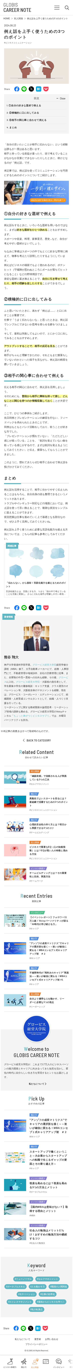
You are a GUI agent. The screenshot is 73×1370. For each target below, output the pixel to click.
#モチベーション (26, 1294)
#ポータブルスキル (15, 1286)
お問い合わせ (51, 1339)
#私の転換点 (36, 1309)
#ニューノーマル (23, 1279)
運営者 (37, 1339)
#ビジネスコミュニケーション (18, 43)
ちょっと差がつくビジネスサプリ (31, 715)
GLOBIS (17, 7)
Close (62, 98)
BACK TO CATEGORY (38, 740)
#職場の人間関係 (58, 1286)
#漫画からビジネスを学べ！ (51, 1302)
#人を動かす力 (37, 1286)
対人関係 (18, 18)
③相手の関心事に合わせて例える (28, 120)
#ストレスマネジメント (20, 1302)
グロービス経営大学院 (44, 664)
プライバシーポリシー (36, 1344)
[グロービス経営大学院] (36, 202)
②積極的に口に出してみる (24, 112)
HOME (6, 18)
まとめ (13, 127)
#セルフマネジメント (47, 1279)
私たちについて (36, 1084)
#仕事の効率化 (47, 1294)
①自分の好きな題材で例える (25, 105)
